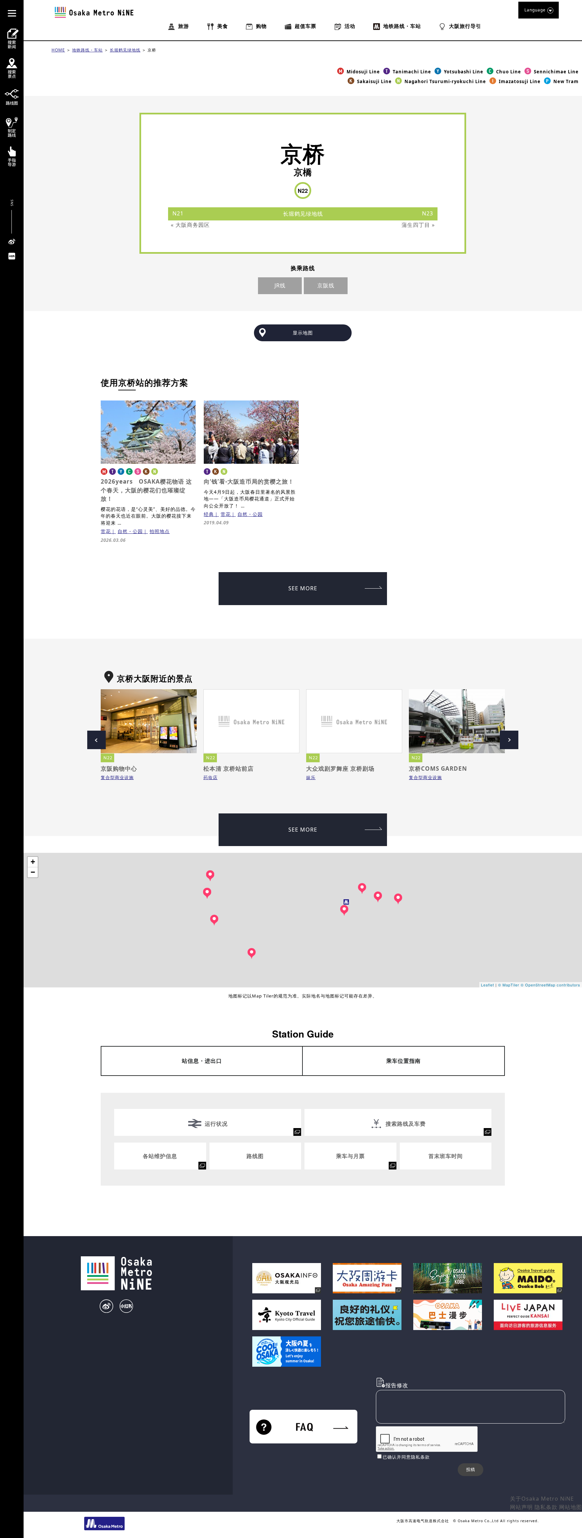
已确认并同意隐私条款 (406, 1457)
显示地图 (303, 332)
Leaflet (487, 984)
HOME (58, 50)
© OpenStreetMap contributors (550, 984)
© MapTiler (508, 984)
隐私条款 (546, 1507)
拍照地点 (160, 531)
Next (509, 740)
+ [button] (33, 862)
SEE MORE (302, 588)
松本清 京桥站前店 (228, 768)
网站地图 (570, 1507)
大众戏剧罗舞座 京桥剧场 (340, 768)
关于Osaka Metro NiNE (542, 1498)
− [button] (33, 872)
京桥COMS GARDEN (438, 768)
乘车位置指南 (403, 1060)
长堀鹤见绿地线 (125, 50)
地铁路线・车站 (87, 50)
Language (535, 10)
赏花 (106, 531)
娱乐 (311, 777)
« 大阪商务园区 (190, 225)
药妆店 (210, 777)
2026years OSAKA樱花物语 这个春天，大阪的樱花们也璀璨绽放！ (146, 490)
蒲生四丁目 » (418, 225)
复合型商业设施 (117, 777)
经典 (209, 514)
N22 (107, 758)
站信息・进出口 (202, 1060)
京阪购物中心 (119, 768)
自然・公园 (130, 531)
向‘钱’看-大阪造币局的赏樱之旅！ (249, 481)
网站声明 (521, 1507)
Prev (96, 740)
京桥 (152, 50)
